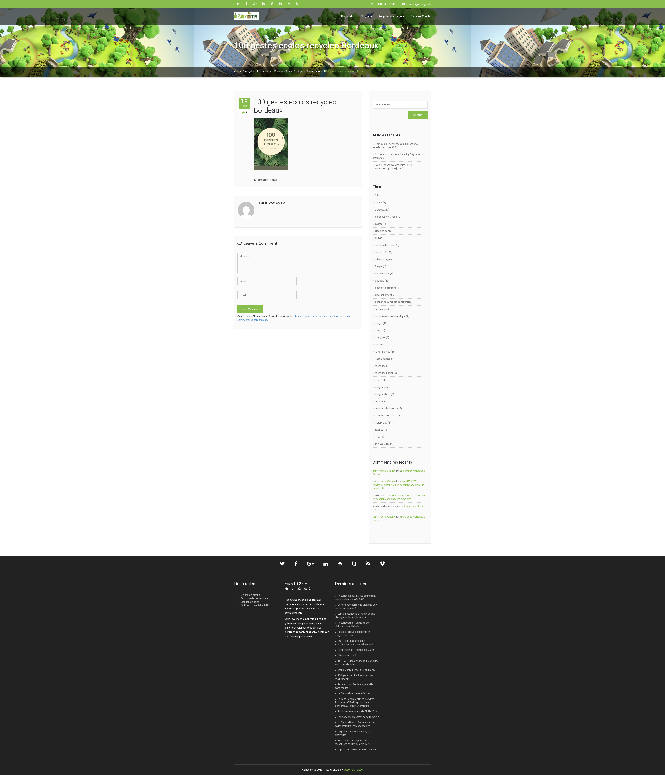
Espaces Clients (421, 16)
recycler (379, 401)
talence (379, 429)
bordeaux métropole (386, 216)
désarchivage (382, 259)
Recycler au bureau (385, 415)
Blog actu (366, 16)
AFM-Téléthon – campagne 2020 (356, 649)
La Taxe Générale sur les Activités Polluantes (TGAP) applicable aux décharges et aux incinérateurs (354, 702)
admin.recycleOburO (267, 180)
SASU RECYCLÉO (353, 769)
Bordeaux (380, 209)
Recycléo (380, 387)
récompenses (382, 351)
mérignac (380, 337)
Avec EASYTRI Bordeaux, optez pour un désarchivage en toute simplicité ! (398, 485)
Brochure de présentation (255, 598)
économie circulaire (385, 287)
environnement (383, 294)
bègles (378, 202)
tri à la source (382, 444)
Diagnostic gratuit (250, 594)
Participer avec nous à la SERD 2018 (357, 711)
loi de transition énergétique (390, 316)
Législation (381, 309)
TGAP (378, 436)
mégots (379, 330)
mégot (378, 323)
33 (376, 195)
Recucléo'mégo (383, 358)
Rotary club (381, 422)
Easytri (379, 266)
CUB (377, 238)
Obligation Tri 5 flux (348, 655)
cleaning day (382, 231)
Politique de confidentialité (255, 605)
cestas (378, 223)
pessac (379, 344)
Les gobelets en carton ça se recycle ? (358, 717)
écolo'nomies (382, 273)
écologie (379, 280)
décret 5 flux (382, 252)
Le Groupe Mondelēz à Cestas (354, 693)
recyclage (380, 365)
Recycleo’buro (382, 394)
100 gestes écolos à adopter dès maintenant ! (298, 71)
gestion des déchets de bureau (392, 302)
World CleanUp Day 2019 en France (357, 670)
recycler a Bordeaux (256, 71)
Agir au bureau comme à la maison (357, 749)
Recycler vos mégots (391, 16)
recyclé (379, 380)
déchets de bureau (385, 245)
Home (237, 71)
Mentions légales (250, 601)
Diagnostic (347, 16)
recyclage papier (384, 373)
